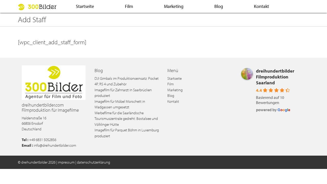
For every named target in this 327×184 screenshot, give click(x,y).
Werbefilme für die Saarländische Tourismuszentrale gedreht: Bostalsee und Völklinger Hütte (126, 118)
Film (129, 6)
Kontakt (261, 6)
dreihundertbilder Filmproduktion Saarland (275, 77)
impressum (66, 162)
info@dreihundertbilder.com (55, 145)
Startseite (85, 6)
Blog (218, 6)
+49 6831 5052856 (42, 139)
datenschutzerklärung (93, 162)
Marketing (173, 6)
